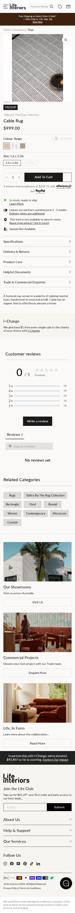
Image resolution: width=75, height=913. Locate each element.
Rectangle (12, 504)
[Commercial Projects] (37, 632)
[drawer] (37, 241)
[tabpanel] (37, 453)
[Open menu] (5, 6)
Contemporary (35, 513)
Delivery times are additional (27, 213)
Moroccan (59, 513)
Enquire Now (37, 672)
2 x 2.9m (30, 162)
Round (52, 504)
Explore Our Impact (55, 759)
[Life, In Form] (37, 703)
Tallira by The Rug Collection (21, 114)
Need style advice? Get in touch (29, 223)
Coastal (12, 522)
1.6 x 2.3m (12, 162)
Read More (37, 743)
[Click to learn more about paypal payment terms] (40, 191)
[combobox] (41, 6)
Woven (12, 513)
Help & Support (16, 830)
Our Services (14, 841)
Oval (32, 504)
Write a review (37, 421)
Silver (14, 146)
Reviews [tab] (15, 434)
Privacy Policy (10, 888)
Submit (59, 807)
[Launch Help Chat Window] (66, 883)
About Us (11, 819)
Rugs (12, 495)
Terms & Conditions (30, 888)
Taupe (22, 146)
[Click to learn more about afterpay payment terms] (63, 187)
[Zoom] (66, 40)
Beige (6, 146)
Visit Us (37, 602)
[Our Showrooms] (37, 562)
